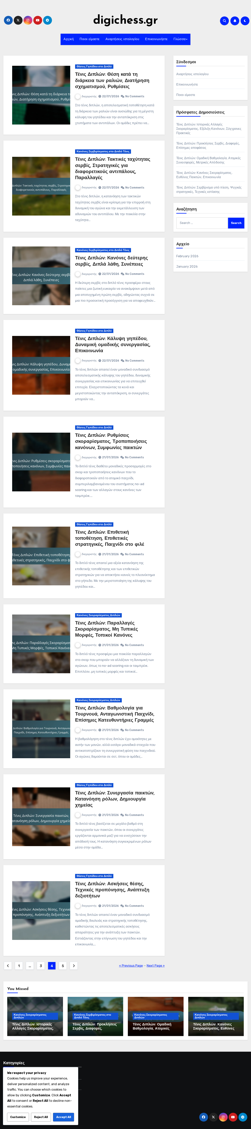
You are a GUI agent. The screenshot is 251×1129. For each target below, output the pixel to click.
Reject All (41, 1117)
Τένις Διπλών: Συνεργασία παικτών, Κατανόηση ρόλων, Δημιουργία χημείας (115, 799)
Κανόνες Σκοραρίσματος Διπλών (98, 615)
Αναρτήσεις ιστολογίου (122, 39)
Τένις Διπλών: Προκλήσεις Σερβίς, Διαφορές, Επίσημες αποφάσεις (95, 1029)
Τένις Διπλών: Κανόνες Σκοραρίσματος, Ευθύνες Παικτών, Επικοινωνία (213, 1029)
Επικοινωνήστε (156, 39)
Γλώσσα (180, 39)
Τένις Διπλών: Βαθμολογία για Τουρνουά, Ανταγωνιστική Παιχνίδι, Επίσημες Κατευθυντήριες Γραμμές (114, 714)
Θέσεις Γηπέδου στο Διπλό (94, 66)
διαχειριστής (89, 96)
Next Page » (156, 965)
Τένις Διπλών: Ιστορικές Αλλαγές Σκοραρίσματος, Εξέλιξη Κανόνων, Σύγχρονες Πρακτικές (208, 129)
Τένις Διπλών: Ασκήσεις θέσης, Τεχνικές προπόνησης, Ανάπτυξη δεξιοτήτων (112, 890)
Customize (18, 1117)
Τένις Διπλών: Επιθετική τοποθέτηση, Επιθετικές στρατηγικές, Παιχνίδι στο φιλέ (109, 538)
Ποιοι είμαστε (90, 39)
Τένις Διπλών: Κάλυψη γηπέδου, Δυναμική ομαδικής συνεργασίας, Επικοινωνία (112, 345)
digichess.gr (125, 21)
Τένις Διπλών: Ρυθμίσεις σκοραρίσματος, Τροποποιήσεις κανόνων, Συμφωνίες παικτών (111, 441)
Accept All (63, 1117)
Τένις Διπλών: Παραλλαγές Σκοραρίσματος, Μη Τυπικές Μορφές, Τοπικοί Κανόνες (106, 629)
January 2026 (187, 266)
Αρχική (69, 39)
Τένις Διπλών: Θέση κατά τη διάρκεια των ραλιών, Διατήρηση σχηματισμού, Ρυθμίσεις (112, 80)
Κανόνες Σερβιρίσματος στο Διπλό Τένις (103, 151)
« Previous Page (131, 965)
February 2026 (187, 256)
